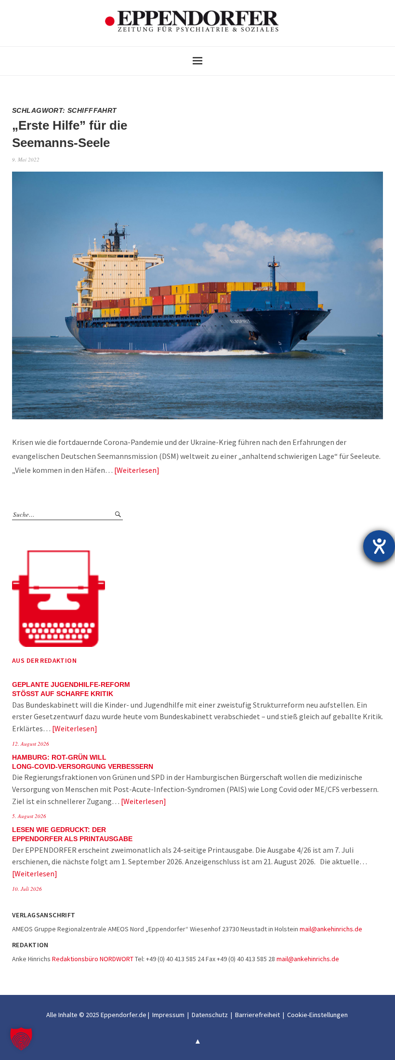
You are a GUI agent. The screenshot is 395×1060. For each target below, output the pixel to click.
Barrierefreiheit (257, 1014)
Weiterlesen (137, 470)
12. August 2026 (30, 743)
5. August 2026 (29, 815)
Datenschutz (210, 1014)
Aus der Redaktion (44, 660)
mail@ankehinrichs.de (331, 929)
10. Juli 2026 (27, 888)
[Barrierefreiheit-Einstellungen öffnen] (379, 546)
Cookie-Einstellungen (317, 1014)
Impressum (168, 1014)
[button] (21, 1039)
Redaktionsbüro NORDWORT (92, 958)
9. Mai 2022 (26, 159)
